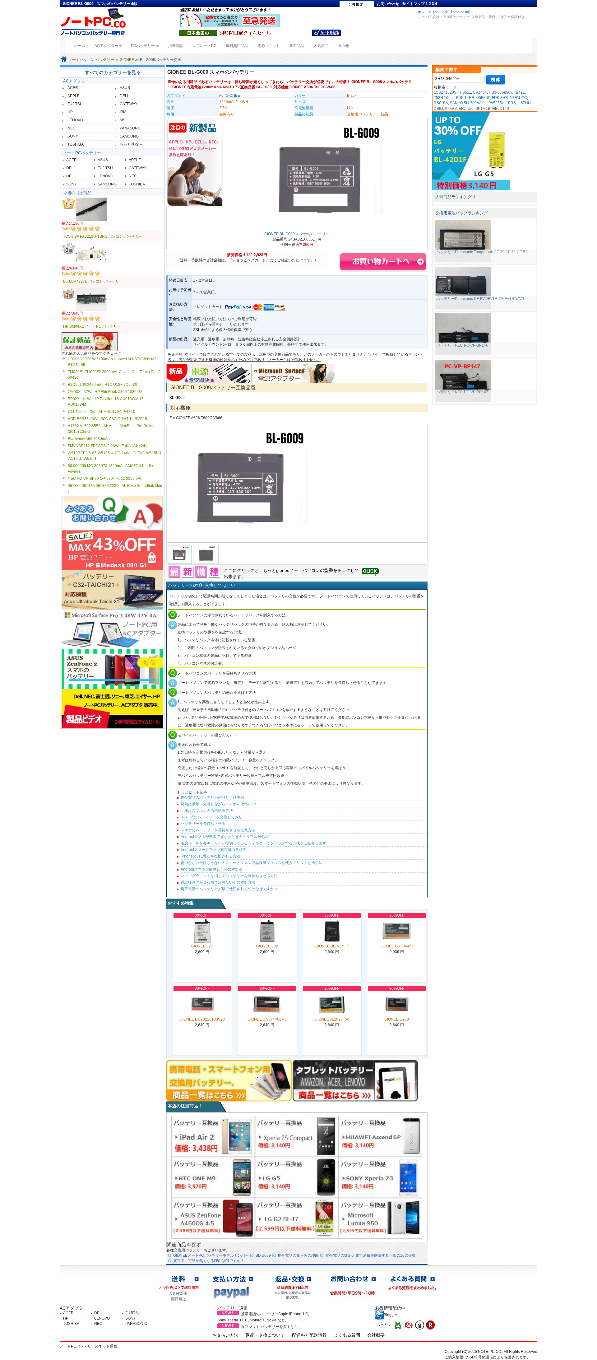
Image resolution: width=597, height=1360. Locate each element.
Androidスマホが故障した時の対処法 (212, 869)
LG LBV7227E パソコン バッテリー (93, 281)
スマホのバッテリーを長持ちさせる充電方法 (218, 830)
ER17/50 (466, 108)
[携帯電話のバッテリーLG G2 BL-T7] (297, 1218)
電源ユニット (268, 46)
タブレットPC (204, 46)
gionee (282, 570)
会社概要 (376, 1335)
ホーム (82, 45)
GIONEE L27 (202, 946)
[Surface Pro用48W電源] (293, 373)
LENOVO (75, 120)
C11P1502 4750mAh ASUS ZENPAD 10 (101, 411)
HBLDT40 (500, 108)
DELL (124, 96)
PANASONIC (130, 128)
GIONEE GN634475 (397, 946)
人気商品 (320, 46)
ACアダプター (76, 81)
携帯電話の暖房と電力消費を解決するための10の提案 (371, 1255)
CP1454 (480, 92)
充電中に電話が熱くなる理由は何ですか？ (208, 1261)
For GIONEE (229, 95)
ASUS (125, 88)
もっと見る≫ (131, 144)
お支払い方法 (225, 1335)
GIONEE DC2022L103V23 (202, 1019)
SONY (72, 136)
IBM (123, 112)
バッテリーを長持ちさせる (203, 823)
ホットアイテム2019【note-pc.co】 (445, 12)
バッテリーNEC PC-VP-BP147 (462, 392)
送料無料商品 (237, 46)
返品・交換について (265, 1335)
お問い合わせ (388, 4)
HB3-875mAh (500, 92)
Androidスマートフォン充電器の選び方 (213, 850)
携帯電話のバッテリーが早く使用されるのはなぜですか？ (229, 889)
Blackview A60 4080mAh (89, 439)
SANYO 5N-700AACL (468, 103)
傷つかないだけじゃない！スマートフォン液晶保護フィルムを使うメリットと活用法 (251, 863)
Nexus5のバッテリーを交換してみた (211, 817)
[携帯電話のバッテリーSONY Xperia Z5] (297, 1136)
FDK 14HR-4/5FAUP (473, 98)
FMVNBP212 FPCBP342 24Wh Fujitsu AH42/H (107, 446)
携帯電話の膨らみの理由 (298, 1255)
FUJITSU (75, 104)
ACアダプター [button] (106, 46)
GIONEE (127, 60)
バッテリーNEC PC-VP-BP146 (462, 345)
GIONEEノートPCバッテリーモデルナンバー (211, 1255)
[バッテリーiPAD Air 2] (213, 1136)
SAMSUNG (129, 136)
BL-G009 (177, 397)
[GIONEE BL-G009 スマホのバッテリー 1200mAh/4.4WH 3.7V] (297, 483)
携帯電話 (175, 46)
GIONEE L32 (267, 946)
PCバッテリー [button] (143, 46)
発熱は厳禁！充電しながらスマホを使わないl (218, 804)
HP (70, 112)
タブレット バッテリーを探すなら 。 (272, 1327)
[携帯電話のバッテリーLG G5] (297, 1177)
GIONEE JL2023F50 (332, 1019)
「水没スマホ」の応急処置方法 (207, 810)
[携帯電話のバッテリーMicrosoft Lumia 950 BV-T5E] (380, 1218)
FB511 (465, 92)
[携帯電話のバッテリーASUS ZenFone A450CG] (213, 1218)
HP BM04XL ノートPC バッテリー (92, 326)
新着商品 (296, 46)
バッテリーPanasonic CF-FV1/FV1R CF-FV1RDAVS (480, 299)
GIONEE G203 (396, 1019)
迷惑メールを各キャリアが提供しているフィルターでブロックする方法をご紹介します (253, 843)
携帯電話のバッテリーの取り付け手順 (212, 797)
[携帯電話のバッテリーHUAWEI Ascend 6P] (380, 1136)
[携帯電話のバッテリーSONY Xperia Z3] (380, 1177)
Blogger (390, 1315)
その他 (343, 46)
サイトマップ (413, 4)
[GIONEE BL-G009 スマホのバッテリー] (324, 175)
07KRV (451, 108)
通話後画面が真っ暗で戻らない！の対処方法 (218, 882)
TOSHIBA (75, 144)
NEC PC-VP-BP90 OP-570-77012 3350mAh (105, 478)
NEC (71, 128)
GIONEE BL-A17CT (331, 946)
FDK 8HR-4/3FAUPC (509, 98)
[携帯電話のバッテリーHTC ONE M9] (213, 1177)
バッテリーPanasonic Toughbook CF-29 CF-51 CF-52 (481, 252)
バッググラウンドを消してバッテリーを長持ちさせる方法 (229, 876)
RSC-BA (441, 103)
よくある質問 (347, 1335)
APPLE (73, 96)
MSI (123, 120)
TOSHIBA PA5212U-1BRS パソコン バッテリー (103, 236)
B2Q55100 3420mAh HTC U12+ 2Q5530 (102, 384)
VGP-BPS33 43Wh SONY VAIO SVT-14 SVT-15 (107, 419)
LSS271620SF (446, 92)
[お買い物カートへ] (326, 32)
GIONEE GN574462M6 (267, 1019)
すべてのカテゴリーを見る (113, 72)
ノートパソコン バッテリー (91, 60)
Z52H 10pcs (444, 98)
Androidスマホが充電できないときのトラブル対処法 (225, 836)
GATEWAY (128, 104)
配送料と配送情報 (309, 1335)
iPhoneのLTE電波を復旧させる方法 (210, 856)
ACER (72, 88)
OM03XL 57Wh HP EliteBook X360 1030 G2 (105, 392)
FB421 (519, 92)
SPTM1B (482, 108)
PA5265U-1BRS (502, 103)
